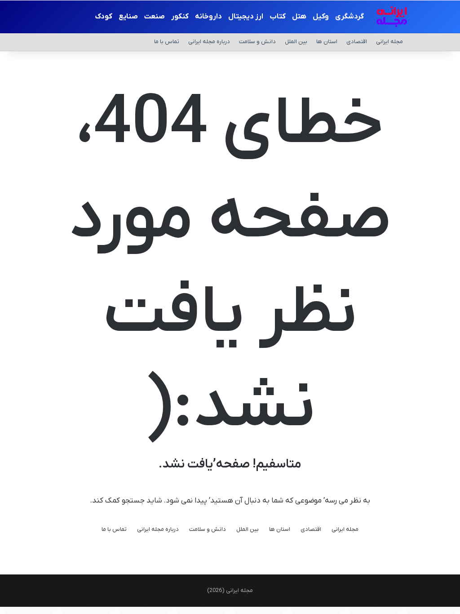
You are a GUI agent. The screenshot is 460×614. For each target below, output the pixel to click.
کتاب (278, 16)
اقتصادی (356, 41)
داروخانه (208, 16)
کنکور (180, 16)
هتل (299, 16)
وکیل (321, 16)
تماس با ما (166, 41)
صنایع (128, 16)
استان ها (326, 41)
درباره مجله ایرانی (209, 41)
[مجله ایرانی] (391, 16)
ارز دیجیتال (245, 16)
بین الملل (296, 41)
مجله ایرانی (389, 41)
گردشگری (349, 16)
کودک (103, 16)
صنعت (154, 16)
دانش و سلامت (257, 41)
